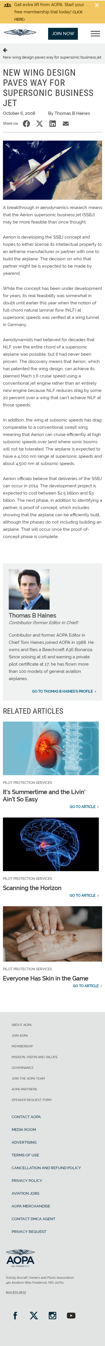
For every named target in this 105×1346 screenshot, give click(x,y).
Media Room (24, 1129)
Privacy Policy (27, 1180)
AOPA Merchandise (31, 1206)
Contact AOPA (26, 1117)
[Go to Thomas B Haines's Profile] (29, 608)
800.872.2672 (16, 1293)
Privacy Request (29, 1231)
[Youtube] (71, 1316)
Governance (23, 1068)
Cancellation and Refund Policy (46, 1168)
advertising (24, 1142)
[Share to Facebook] (26, 123)
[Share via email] (65, 123)
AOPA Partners (24, 1089)
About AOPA (22, 1025)
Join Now (63, 33)
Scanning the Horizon (32, 887)
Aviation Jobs (25, 1193)
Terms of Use (25, 1155)
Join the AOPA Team (28, 1078)
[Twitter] (33, 1316)
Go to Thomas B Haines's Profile (62, 691)
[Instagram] (52, 1316)
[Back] (6, 49)
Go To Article (82, 807)
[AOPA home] (20, 34)
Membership (22, 1046)
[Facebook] (15, 1316)
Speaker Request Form (32, 1100)
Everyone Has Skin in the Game (45, 978)
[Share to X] (39, 123)
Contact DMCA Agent (33, 1219)
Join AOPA (20, 1036)
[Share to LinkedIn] (52, 123)
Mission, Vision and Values (34, 1057)
